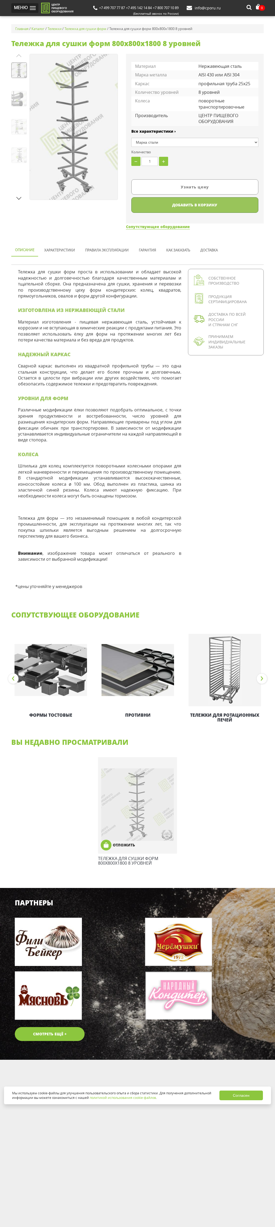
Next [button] (261, 678)
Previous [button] (13, 678)
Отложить (124, 844)
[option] (50, 676)
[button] (19, 198)
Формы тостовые (50, 715)
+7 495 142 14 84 (139, 7)
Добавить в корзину (194, 204)
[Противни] (137, 670)
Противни (138, 715)
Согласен (241, 1095)
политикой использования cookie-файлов (123, 1097)
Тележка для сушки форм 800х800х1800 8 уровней (128, 861)
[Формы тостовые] (50, 670)
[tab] (24, 250)
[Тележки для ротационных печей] (224, 670)
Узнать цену (195, 186)
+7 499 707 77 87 (112, 7)
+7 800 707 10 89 (166, 7)
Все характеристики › (153, 131)
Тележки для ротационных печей (224, 717)
